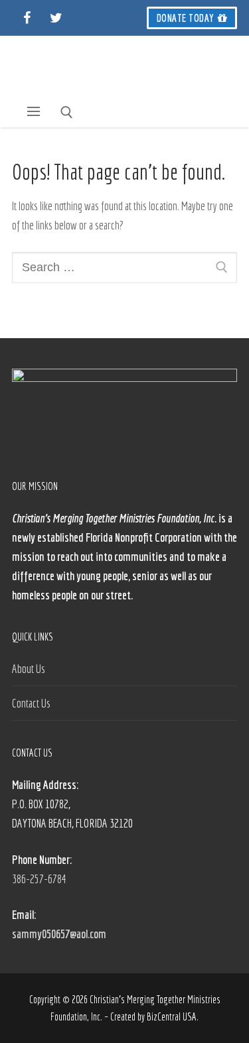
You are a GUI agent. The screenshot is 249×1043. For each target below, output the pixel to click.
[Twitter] (55, 18)
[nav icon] (34, 111)
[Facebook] (26, 18)
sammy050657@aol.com (59, 934)
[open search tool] (66, 112)
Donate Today (185, 18)
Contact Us (31, 703)
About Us (28, 669)
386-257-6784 (39, 879)
